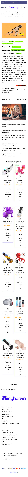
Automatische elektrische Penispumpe (20, 313)
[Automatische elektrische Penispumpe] (20, 302)
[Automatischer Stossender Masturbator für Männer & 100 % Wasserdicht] (20, 212)
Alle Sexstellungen (21, 85)
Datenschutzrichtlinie (7, 418)
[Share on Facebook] (17, 91)
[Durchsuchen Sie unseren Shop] (21, 7)
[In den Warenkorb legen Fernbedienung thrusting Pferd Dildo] (8, 351)
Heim (3, 12)
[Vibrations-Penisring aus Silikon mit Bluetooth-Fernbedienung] (20, 257)
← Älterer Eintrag (6, 99)
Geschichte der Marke (7, 411)
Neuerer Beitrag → (21, 99)
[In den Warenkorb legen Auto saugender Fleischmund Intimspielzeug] (20, 351)
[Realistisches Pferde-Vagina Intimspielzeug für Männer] (7, 302)
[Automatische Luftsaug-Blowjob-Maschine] (7, 169)
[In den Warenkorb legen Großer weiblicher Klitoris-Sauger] (8, 219)
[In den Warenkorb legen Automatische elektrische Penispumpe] (20, 309)
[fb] (3, 459)
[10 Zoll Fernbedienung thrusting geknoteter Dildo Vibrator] (7, 257)
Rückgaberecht (5, 421)
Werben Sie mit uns (6, 444)
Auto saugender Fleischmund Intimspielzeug (20, 355)
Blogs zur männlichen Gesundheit (10, 439)
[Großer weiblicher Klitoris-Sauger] (7, 212)
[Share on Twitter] (21, 91)
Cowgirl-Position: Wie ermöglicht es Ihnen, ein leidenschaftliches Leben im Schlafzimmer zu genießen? (13, 137)
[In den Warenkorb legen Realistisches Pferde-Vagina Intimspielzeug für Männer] (8, 309)
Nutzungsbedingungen (7, 416)
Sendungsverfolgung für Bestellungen (11, 423)
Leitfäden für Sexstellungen (8, 437)
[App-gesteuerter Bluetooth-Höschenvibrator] (20, 169)
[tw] (5, 459)
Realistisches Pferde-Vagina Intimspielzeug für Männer (7, 313)
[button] (7, 184)
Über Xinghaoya (6, 409)
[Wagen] (24, 7)
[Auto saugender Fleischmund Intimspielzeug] (20, 344)
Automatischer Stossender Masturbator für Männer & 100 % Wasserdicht (20, 225)
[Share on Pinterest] (24, 91)
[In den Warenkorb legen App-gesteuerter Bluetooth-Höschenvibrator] (20, 176)
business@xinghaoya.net (12, 455)
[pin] (9, 459)
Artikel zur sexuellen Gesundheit (10, 435)
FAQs (3, 442)
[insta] (7, 459)
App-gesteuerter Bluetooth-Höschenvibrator (20, 180)
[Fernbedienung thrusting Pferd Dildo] (7, 344)
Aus (8, 189)
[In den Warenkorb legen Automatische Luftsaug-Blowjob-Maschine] (8, 176)
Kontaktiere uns (6, 414)
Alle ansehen (14, 384)
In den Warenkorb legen (8, 194)
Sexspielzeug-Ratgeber (7, 432)
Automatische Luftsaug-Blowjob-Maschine (8, 180)
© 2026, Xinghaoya (14, 472)
